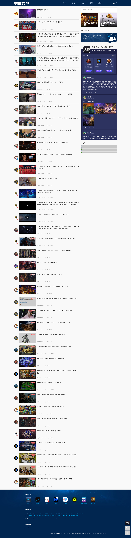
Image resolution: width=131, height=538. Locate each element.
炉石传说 (57, 513)
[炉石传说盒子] (99, 146)
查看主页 (89, 70)
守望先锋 (72, 513)
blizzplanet (76, 515)
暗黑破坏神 (62, 513)
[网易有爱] (99, 149)
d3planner (38, 518)
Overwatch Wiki (45, 518)
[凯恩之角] (99, 147)
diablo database (52, 518)
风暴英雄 (77, 513)
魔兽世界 (52, 513)
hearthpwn (49, 515)
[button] (82, 66)
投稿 (114, 3)
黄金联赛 (36, 513)
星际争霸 (67, 513)
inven (59, 515)
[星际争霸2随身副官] (99, 151)
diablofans (44, 515)
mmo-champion (37, 515)
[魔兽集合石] (99, 152)
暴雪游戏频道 (41, 513)
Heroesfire (75, 518)
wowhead (31, 515)
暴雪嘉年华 (47, 513)
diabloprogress (32, 518)
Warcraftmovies (68, 518)
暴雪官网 (31, 513)
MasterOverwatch (60, 518)
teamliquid (54, 515)
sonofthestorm (64, 515)
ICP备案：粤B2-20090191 (100, 533)
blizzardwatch (71, 515)
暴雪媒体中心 (82, 513)
